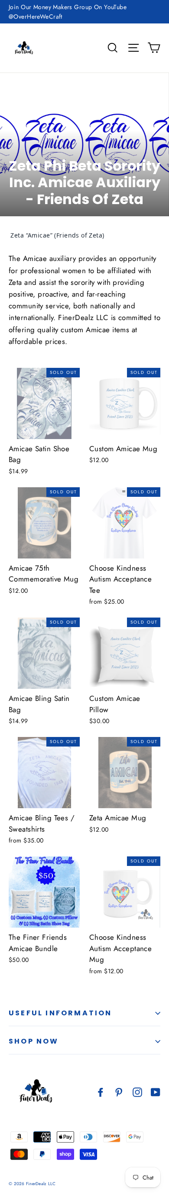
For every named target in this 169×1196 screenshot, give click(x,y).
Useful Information (60, 1013)
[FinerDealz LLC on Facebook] (100, 1091)
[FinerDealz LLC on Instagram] (137, 1091)
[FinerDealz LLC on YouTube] (155, 1091)
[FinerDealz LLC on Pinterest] (119, 1091)
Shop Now (34, 1041)
